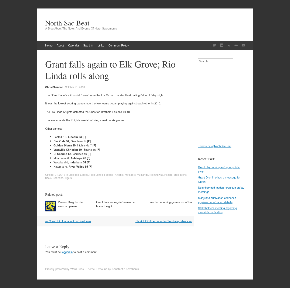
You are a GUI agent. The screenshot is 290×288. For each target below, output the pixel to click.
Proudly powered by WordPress (64, 269)
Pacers (168, 174)
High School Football (101, 174)
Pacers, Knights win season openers (70, 204)
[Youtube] (243, 45)
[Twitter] (214, 45)
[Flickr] (236, 45)
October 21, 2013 (75, 87)
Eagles (84, 174)
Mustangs (142, 174)
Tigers (68, 178)
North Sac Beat (67, 22)
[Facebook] (221, 45)
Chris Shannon (54, 87)
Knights (119, 174)
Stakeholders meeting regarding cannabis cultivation (217, 210)
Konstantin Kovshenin (125, 269)
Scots (48, 178)
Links (101, 45)
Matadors (130, 174)
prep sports (180, 174)
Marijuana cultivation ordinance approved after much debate (217, 200)
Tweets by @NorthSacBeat (214, 146)
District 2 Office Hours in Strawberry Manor (163, 221)
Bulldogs (74, 174)
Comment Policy (118, 45)
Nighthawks (156, 174)
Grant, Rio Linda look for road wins (68, 221)
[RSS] (228, 45)
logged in (67, 252)
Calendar (73, 45)
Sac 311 (88, 45)
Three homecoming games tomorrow (169, 202)
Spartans (58, 178)
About (60, 45)
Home (48, 45)
